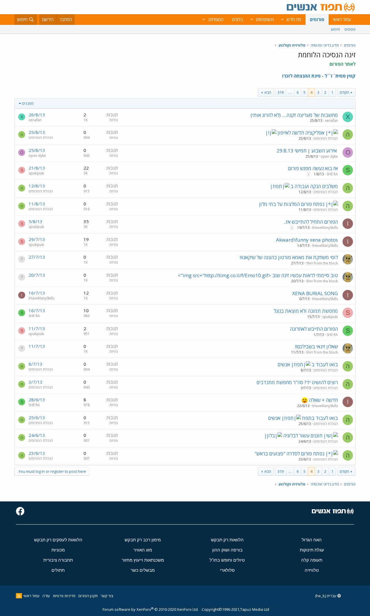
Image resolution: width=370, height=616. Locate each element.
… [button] (290, 92)
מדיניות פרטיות (64, 595)
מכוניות (58, 549)
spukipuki (36, 173)
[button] (282, 19)
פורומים (317, 19)
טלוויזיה (312, 570)
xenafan (331, 120)
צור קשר (107, 595)
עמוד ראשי (342, 19)
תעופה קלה (311, 560)
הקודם (344, 92)
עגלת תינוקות (312, 549)
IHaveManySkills (325, 227)
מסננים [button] (28, 103)
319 (281, 92)
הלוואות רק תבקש (227, 539)
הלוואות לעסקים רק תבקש (58, 539)
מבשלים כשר (143, 570)
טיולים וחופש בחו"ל (227, 560)
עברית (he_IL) (326, 595)
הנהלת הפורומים (326, 138)
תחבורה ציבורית (58, 560)
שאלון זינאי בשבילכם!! (316, 346)
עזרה (46, 595)
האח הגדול (312, 539)
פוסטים (350, 29)
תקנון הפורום (88, 595)
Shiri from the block (322, 263)
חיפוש (335, 29)
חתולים (58, 570)
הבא (267, 92)
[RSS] (19, 595)
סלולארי (227, 570)
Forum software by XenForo (151, 609)
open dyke (329, 156)
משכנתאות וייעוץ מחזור (143, 560)
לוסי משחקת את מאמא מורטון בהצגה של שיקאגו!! (289, 257)
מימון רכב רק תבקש (143, 539)
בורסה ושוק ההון (227, 549)
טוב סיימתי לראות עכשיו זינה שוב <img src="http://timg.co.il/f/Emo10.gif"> (258, 275)
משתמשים (265, 19)
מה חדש (294, 19)
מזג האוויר (143, 549)
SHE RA (332, 174)
